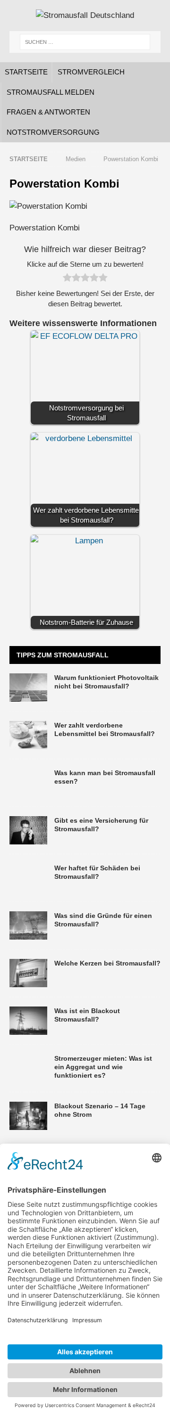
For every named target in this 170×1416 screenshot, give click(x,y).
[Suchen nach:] (84, 42)
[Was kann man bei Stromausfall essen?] (28, 783)
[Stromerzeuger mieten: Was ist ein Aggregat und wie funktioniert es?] (28, 1068)
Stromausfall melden (50, 92)
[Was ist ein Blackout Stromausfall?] (28, 1021)
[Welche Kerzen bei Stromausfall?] (28, 973)
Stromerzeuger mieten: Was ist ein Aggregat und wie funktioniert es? (103, 1067)
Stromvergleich (91, 72)
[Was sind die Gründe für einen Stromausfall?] (28, 925)
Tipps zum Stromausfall (63, 655)
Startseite (26, 72)
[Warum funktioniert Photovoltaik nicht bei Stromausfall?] (28, 687)
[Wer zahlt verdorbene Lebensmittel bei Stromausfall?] (28, 735)
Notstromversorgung (53, 132)
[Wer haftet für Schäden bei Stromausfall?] (28, 878)
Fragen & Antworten (48, 112)
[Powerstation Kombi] (48, 206)
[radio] (67, 279)
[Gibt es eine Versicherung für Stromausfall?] (28, 830)
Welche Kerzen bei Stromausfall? (107, 963)
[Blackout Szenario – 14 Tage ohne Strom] (28, 1116)
